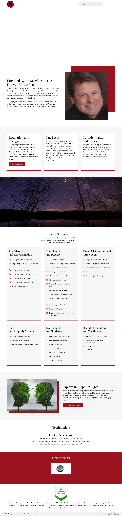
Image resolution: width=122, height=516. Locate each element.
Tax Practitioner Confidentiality (75, 503)
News (90, 503)
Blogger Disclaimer (106, 503)
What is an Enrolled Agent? (52, 503)
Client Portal (53, 508)
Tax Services (23, 505)
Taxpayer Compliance (37, 505)
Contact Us (109, 505)
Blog (95, 503)
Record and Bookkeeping (78, 505)
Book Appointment (66, 508)
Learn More (61, 50)
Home (11, 503)
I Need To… (13, 505)
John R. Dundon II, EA (33, 503)
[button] (17, 164)
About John (20, 503)
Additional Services (96, 505)
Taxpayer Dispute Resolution (58, 505)
